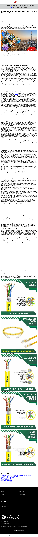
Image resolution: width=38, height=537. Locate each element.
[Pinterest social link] (18, 530)
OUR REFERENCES (22, 488)
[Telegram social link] (23, 530)
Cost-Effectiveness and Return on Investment (7, 482)
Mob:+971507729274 (4, 521)
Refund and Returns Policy (5, 496)
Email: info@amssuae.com (5, 523)
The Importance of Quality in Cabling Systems (7, 477)
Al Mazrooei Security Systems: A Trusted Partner (8, 478)
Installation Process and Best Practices (6, 480)
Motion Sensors (3, 509)
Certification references (22, 496)
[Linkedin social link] (20, 530)
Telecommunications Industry (19, 110)
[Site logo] (19, 1)
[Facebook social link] (15, 530)
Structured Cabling (4, 503)
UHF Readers (3, 511)
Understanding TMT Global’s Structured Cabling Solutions (9, 476)
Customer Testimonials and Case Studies (7, 483)
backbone (16, 94)
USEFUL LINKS (3, 488)
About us (2, 491)
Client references (21, 491)
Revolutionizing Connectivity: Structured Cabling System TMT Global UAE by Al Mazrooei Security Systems (16, 475)
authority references (22, 494)
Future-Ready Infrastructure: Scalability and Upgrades (9, 481)
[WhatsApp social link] (21, 530)
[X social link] (16, 530)
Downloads (3, 501)
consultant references (22, 489)
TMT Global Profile (22, 497)
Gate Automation (3, 506)
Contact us (2, 494)
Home (12, 7)
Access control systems (4, 504)
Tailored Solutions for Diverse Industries (6, 479)
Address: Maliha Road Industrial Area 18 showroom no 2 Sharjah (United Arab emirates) (14, 526)
